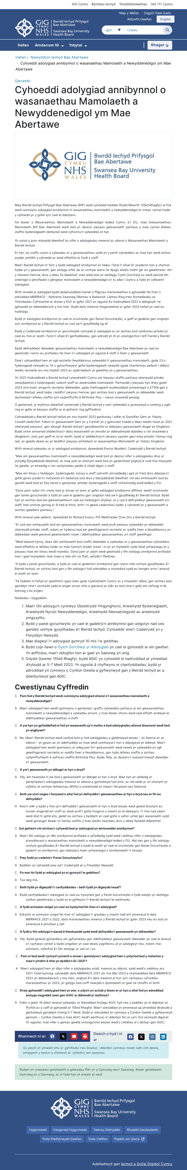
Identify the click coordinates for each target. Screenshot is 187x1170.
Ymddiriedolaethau (133, 4)
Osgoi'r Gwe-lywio (157, 13)
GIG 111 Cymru (162, 4)
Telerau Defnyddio (107, 1130)
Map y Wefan (129, 13)
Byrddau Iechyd (104, 4)
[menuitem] (62, 46)
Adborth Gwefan (139, 19)
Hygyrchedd (38, 1130)
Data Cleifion (97, 1139)
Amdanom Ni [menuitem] (47, 45)
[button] (52, 1036)
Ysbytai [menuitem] (75, 45)
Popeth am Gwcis (127, 1139)
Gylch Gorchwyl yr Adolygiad (83, 647)
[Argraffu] (85, 1036)
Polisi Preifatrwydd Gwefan (62, 1139)
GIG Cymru (80, 4)
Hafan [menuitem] (23, 45)
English (165, 19)
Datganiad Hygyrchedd (70, 1130)
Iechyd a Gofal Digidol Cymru (146, 1164)
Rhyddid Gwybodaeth (142, 1130)
